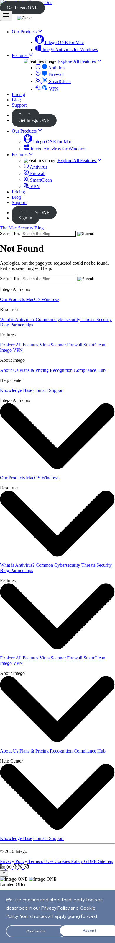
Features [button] (20, 55)
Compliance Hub (90, 370)
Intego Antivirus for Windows (69, 49)
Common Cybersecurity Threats (66, 319)
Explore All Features (77, 61)
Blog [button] (16, 99)
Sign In (25, 217)
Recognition (61, 370)
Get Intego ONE (22, 7)
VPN (53, 89)
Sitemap (105, 861)
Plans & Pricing (34, 370)
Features (20, 154)
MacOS (34, 299)
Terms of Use (41, 861)
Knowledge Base (16, 390)
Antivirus (56, 67)
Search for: (10, 233)
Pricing (18, 191)
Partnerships (21, 324)
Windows (50, 299)
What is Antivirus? (18, 319)
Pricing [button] (18, 94)
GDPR (91, 861)
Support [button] (19, 105)
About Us (9, 370)
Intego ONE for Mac (64, 42)
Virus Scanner (53, 344)
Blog (16, 197)
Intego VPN (11, 350)
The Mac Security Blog (22, 227)
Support (19, 202)
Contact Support (48, 390)
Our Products (25, 130)
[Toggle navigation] (6, 16)
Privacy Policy (14, 861)
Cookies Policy (69, 861)
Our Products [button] (25, 31)
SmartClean (59, 81)
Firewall (55, 74)
